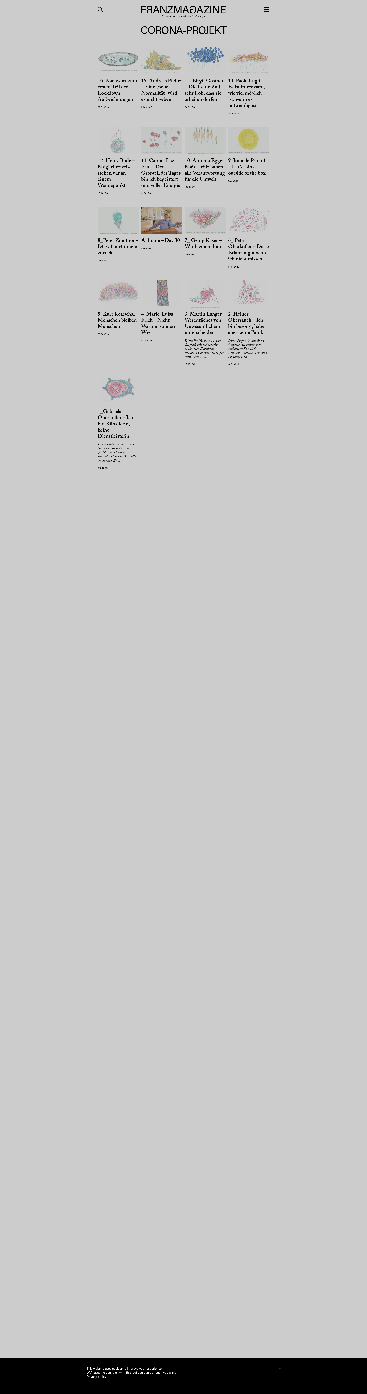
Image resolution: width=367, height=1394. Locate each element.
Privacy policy (96, 1377)
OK (279, 1369)
